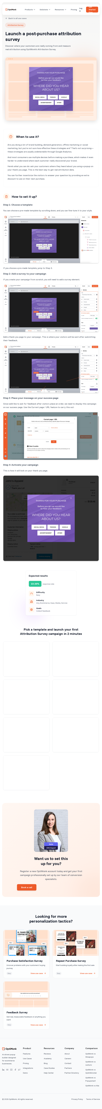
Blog (46, 1063)
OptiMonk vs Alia (92, 1085)
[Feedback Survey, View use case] (26, 1005)
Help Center (49, 1073)
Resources (59, 9)
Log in (80, 9)
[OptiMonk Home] (10, 10)
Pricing (74, 9)
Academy (48, 1058)
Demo (25, 1073)
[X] (19, 1069)
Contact (68, 1063)
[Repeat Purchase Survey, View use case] (76, 954)
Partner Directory (72, 1073)
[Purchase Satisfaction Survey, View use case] (26, 954)
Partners (68, 1068)
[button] (26, 659)
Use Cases (27, 1058)
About (67, 1054)
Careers (68, 1058)
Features (26, 1054)
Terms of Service (93, 1099)
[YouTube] (7, 1069)
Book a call (26, 887)
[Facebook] (15, 1069)
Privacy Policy (77, 1099)
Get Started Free (92, 9)
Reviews (47, 1054)
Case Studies (49, 1068)
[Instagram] (11, 1069)
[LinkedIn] (3, 1069)
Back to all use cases (17, 18)
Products (29, 9)
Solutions (44, 9)
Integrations (28, 1068)
